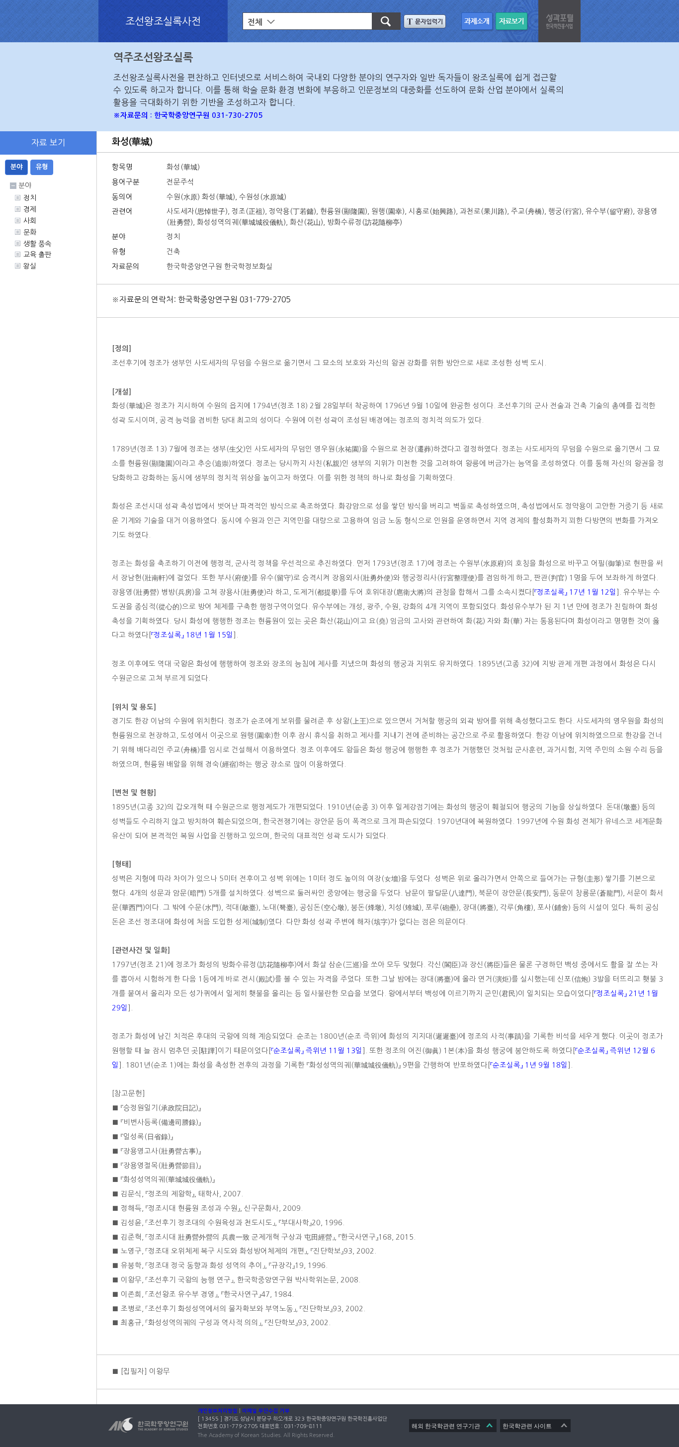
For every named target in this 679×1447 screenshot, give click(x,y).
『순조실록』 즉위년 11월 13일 (316, 1050)
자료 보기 (513, 22)
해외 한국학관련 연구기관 (446, 1426)
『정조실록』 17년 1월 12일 (575, 592)
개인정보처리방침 (218, 1411)
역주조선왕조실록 (153, 57)
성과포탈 (561, 20)
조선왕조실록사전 (163, 21)
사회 (29, 220)
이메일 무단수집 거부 (266, 1411)
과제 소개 (478, 22)
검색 (382, 21)
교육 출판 (37, 254)
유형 (42, 167)
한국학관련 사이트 (527, 1426)
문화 (29, 232)
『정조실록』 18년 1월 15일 (192, 635)
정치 (29, 197)
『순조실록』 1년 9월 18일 (529, 1065)
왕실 (29, 266)
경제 (29, 209)
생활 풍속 (37, 243)
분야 (16, 167)
